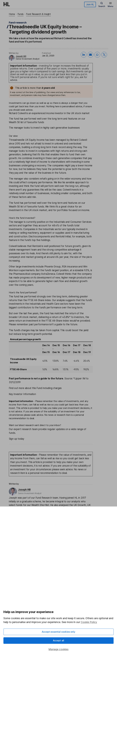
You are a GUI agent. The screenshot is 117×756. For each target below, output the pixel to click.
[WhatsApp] (97, 55)
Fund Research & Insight (38, 14)
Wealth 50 (14, 206)
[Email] (90, 55)
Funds (21, 14)
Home (12, 14)
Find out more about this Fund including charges (35, 388)
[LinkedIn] (83, 55)
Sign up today (16, 438)
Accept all (58, 640)
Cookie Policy (89, 622)
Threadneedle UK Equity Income (27, 139)
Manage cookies (58, 649)
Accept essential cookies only (58, 631)
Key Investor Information (22, 394)
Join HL (90, 4)
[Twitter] (104, 55)
